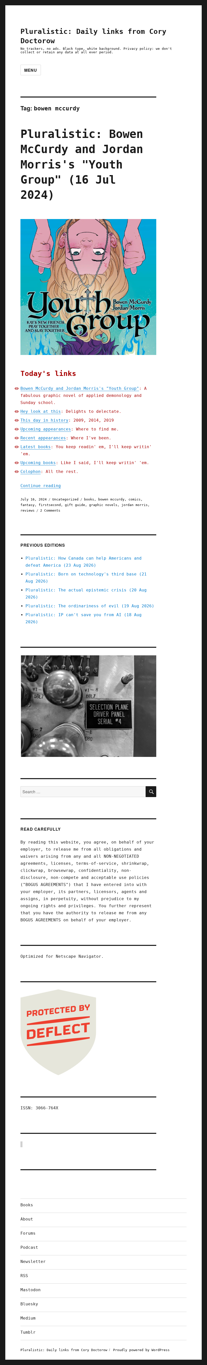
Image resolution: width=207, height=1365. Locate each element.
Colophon (30, 471)
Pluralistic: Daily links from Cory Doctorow (63, 1350)
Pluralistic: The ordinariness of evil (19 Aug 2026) (89, 606)
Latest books (35, 446)
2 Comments (50, 510)
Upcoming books (38, 462)
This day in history (44, 420)
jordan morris (134, 505)
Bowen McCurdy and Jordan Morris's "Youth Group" (79, 388)
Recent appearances (43, 438)
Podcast (29, 1247)
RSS (24, 1275)
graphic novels (103, 505)
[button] (88, 706)
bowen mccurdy (111, 499)
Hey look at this (40, 411)
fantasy (27, 505)
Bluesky (29, 1304)
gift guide (75, 505)
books (89, 499)
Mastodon (30, 1289)
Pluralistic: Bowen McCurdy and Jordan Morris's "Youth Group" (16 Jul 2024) (81, 164)
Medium (28, 1318)
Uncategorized (65, 499)
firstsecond (50, 505)
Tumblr (28, 1332)
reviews (27, 510)
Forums (28, 1233)
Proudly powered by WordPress (141, 1350)
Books (26, 1205)
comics (134, 499)
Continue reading (40, 485)
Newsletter (33, 1261)
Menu (30, 70)
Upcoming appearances (45, 429)
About (26, 1219)
